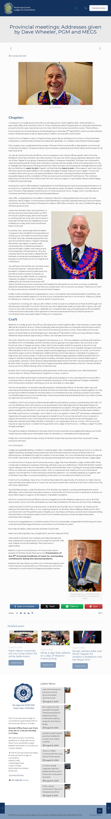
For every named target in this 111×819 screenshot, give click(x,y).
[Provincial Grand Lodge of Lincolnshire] (20, 8)
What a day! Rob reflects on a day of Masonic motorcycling (55, 655)
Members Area (98, 8)
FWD (80, 815)
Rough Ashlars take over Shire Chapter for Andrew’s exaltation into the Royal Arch (87, 655)
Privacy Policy (95, 815)
